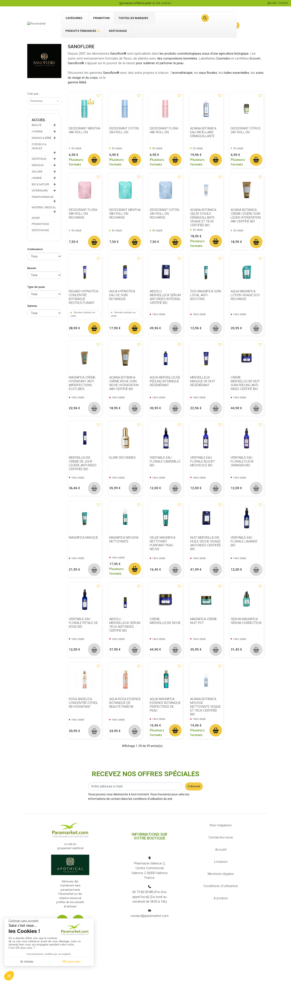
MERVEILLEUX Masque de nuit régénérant (202, 381)
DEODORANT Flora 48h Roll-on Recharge (83, 213)
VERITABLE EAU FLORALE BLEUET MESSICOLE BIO (202, 461)
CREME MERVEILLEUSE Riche (165, 621)
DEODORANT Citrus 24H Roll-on (246, 130)
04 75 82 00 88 (142, 892)
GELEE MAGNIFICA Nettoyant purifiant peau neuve (162, 543)
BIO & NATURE (40, 184)
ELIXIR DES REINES (122, 458)
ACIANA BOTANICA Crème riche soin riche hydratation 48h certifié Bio (124, 383)
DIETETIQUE (39, 158)
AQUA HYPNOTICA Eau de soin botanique (122, 295)
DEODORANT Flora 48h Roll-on (164, 130)
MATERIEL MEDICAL (44, 207)
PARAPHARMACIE (42, 197)
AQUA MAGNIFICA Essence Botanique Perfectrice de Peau (165, 704)
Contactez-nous (221, 837)
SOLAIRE (37, 171)
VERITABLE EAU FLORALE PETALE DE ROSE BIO (83, 623)
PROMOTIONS (40, 224)
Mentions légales (221, 874)
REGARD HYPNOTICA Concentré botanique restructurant (83, 297)
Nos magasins (221, 825)
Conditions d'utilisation (220, 886)
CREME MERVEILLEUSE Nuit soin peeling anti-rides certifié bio (245, 383)
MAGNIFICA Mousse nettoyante (124, 539)
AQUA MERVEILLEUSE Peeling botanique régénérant (165, 381)
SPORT (36, 218)
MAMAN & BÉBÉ (41, 137)
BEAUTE (37, 125)
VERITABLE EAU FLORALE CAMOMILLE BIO (165, 461)
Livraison (221, 862)
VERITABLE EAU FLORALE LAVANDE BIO (244, 541)
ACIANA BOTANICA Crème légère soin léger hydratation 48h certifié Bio (246, 215)
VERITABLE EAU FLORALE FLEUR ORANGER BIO (242, 461)
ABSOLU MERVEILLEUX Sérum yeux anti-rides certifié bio (124, 624)
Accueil (39, 120)
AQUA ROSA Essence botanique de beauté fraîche (125, 703)
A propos (221, 898)
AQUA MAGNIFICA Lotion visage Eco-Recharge (245, 295)
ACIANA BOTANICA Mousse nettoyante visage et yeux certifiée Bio (205, 706)
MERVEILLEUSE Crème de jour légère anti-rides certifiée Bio (83, 463)
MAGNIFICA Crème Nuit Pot (203, 621)
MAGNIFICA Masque (83, 537)
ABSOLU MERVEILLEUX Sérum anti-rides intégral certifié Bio (165, 297)
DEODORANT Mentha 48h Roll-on (84, 130)
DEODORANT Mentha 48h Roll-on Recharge (125, 213)
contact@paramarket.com (149, 916)
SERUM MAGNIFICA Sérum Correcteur (246, 621)
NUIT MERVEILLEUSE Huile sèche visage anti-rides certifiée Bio (205, 543)
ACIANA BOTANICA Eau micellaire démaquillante (203, 132)
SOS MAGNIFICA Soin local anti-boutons (205, 295)
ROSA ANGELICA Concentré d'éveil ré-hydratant (83, 703)
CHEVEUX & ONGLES (39, 146)
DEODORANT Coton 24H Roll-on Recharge (164, 213)
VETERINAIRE (40, 190)
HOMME (37, 178)
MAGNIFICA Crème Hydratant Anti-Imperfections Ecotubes (82, 383)
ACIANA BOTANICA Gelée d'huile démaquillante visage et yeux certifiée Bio (203, 217)
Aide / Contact (279, 2)
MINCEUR (38, 165)
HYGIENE (37, 131)
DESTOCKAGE (40, 230)
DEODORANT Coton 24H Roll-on (124, 130)
